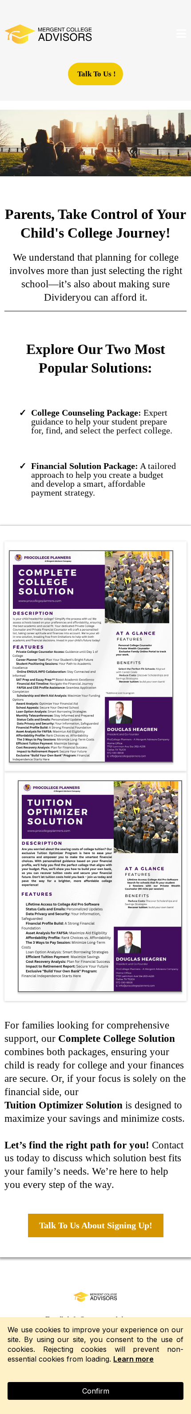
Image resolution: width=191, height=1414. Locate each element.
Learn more (133, 1358)
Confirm (95, 1390)
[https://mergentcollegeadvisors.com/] (48, 35)
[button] (181, 34)
